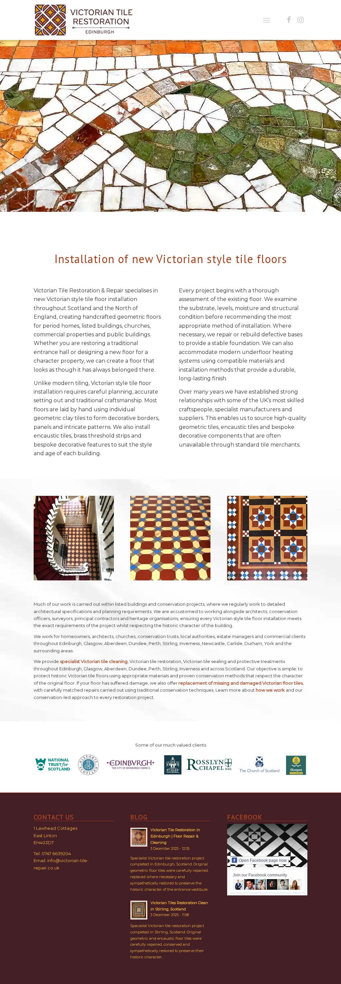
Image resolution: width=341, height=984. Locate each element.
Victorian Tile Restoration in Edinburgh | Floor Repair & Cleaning (175, 836)
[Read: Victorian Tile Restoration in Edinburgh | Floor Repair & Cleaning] (139, 837)
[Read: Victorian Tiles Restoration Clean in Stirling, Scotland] (139, 910)
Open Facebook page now (263, 860)
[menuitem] (266, 20)
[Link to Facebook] (289, 20)
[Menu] (266, 20)
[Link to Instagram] (301, 20)
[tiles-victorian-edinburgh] (84, 20)
